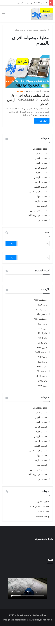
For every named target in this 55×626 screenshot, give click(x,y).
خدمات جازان (41, 201)
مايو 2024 (42, 333)
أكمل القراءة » (41, 121)
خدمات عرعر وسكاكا (37, 215)
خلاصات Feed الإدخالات (40, 506)
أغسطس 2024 (40, 319)
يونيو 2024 (42, 328)
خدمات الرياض (40, 177)
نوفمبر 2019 (41, 376)
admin (45, 91)
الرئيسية (44, 30)
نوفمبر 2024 (41, 309)
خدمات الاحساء (40, 153)
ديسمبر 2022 (41, 352)
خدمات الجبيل (41, 158)
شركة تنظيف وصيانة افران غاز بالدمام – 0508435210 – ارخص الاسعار (28, 100)
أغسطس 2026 (40, 300)
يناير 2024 (42, 338)
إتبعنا (50, 559)
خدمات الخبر (41, 163)
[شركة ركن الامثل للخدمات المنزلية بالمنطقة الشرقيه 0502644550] (42, 14)
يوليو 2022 (42, 357)
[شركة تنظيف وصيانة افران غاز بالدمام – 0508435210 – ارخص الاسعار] (28, 71)
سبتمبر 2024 (41, 314)
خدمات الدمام (41, 172)
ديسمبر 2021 (41, 371)
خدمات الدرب (41, 168)
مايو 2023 (42, 343)
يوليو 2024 (42, 324)
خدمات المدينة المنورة (37, 191)
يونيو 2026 (42, 304)
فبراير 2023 (41, 347)
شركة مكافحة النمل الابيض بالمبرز (32, 2)
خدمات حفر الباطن (38, 210)
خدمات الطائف (40, 182)
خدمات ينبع (42, 220)
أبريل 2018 (42, 385)
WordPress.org (42, 516)
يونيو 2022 (42, 362)
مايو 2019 (42, 381)
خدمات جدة (42, 206)
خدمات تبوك (41, 196)
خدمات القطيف (40, 187)
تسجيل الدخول (43, 501)
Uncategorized (40, 149)
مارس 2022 (41, 366)
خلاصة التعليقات (43, 511)
